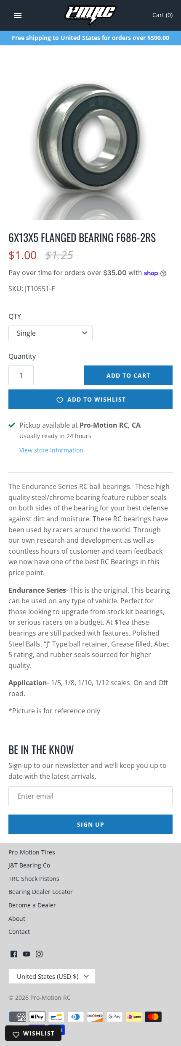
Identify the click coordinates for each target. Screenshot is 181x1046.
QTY (14, 316)
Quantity (22, 356)
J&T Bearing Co (29, 865)
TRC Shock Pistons (33, 879)
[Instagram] (39, 955)
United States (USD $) (47, 976)
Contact (19, 932)
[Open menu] (17, 15)
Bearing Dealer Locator (40, 892)
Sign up (90, 824)
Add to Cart (128, 375)
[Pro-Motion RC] (90, 15)
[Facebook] (14, 955)
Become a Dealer (32, 905)
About (16, 918)
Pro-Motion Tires (31, 852)
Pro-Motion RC (50, 997)
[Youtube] (26, 955)
